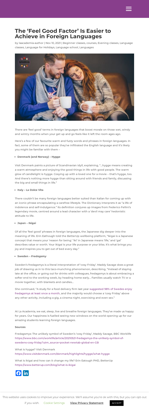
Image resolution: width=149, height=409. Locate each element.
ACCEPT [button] (116, 403)
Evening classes (108, 43)
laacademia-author (31, 43)
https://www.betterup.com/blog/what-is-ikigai (45, 365)
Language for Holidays (40, 47)
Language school (67, 47)
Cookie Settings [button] (54, 403)
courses (91, 43)
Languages (86, 47)
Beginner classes (74, 43)
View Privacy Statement (86, 403)
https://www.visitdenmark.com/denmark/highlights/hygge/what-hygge (62, 353)
